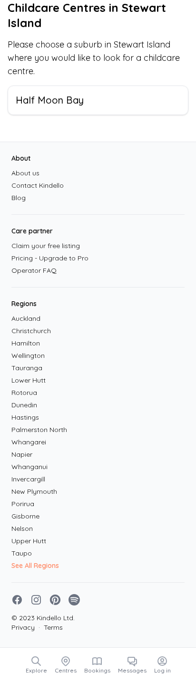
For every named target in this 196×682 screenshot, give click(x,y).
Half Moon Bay (50, 100)
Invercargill (28, 479)
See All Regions (35, 565)
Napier (21, 454)
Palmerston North (39, 429)
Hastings (25, 417)
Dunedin (24, 405)
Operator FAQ (34, 270)
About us (25, 173)
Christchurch (31, 331)
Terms (51, 627)
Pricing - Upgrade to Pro (49, 258)
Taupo (21, 553)
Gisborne (25, 516)
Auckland (25, 318)
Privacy (23, 627)
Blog (18, 197)
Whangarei (28, 442)
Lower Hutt (28, 380)
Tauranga (26, 368)
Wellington (28, 355)
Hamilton (25, 343)
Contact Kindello (37, 185)
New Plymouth (34, 491)
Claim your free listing (45, 245)
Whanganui (29, 466)
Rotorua (24, 392)
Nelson (22, 528)
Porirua (22, 503)
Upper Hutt (28, 541)
